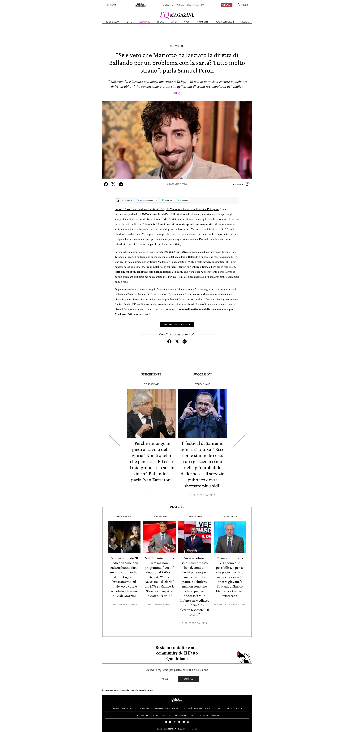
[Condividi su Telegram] (121, 184)
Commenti (238, 184)
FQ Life (129, 22)
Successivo (202, 374)
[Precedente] (114, 434)
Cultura (245, 22)
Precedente (151, 374)
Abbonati (226, 4)
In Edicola (166, 5)
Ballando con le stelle (177, 324)
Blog (173, 5)
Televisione (144, 22)
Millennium (181, 5)
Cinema (160, 22)
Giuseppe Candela (204, 495)
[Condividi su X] (113, 184)
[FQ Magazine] (177, 15)
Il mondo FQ (197, 5)
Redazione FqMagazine (231, 604)
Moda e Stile (202, 22)
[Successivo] (239, 434)
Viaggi (187, 22)
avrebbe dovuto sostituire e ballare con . (167, 209)
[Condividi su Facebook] (106, 184)
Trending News (112, 22)
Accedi (165, 678)
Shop (189, 5)
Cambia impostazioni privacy (167, 708)
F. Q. (178, 93)
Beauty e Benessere (225, 22)
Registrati (188, 678)
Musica (174, 22)
